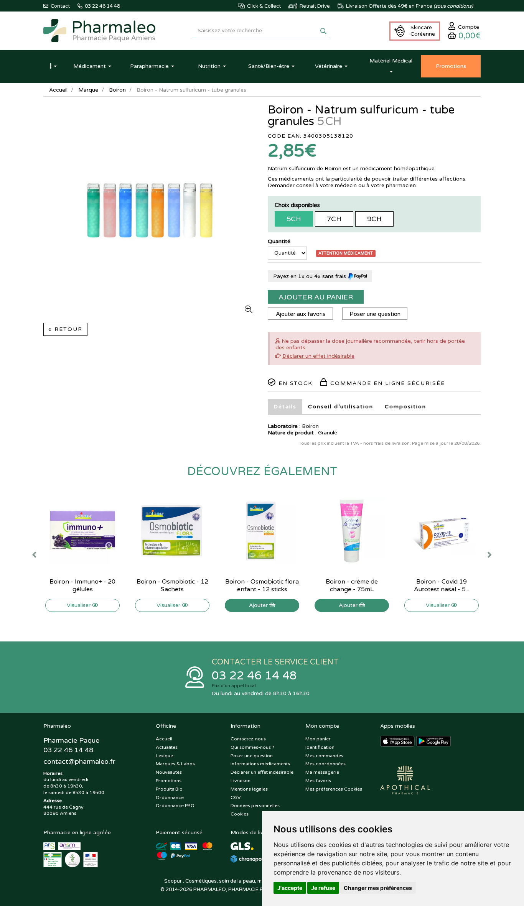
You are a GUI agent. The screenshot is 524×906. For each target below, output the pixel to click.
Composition (405, 406)
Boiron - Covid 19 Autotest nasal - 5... (441, 585)
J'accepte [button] (289, 888)
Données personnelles (255, 805)
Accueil (58, 90)
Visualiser (79, 605)
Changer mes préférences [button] (378, 888)
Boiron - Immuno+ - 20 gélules (82, 585)
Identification (320, 747)
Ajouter (259, 605)
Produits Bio (169, 789)
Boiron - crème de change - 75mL (352, 585)
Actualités (167, 747)
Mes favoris (318, 780)
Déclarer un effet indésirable (318, 356)
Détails (285, 406)
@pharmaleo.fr (79, 761)
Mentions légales (249, 789)
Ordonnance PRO (175, 805)
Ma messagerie (322, 772)
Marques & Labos (175, 763)
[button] (53, 66)
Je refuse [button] (323, 888)
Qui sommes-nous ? (252, 747)
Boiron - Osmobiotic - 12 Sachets (172, 585)
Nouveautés (169, 772)
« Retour (65, 329)
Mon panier (318, 739)
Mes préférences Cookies (333, 789)
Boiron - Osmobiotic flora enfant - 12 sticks (262, 585)
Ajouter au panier (315, 297)
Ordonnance (170, 797)
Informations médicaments (260, 763)
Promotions (168, 780)
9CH (374, 219)
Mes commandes (324, 755)
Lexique (164, 755)
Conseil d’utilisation (340, 406)
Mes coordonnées (325, 763)
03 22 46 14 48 (254, 676)
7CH (334, 219)
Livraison (240, 780)
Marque (88, 90)
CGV (236, 797)
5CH (294, 219)
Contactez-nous (248, 739)
